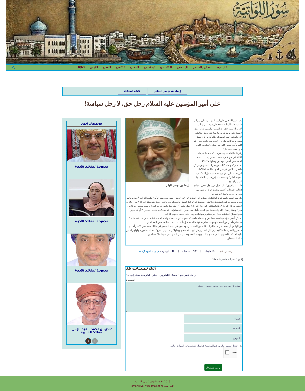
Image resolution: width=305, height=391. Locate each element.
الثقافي (120, 67)
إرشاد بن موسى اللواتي (167, 91)
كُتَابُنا (81, 67)
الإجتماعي (149, 67)
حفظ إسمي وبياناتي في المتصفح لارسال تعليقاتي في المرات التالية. (204, 345)
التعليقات (130, 279)
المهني (134, 67)
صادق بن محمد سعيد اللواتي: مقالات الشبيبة (91, 331)
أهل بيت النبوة (153, 251)
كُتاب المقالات (132, 91)
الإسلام (142, 251)
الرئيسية (222, 67)
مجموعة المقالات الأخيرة (91, 166)
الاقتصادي (166, 67)
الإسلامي (182, 67)
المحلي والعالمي (202, 67)
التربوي (94, 67)
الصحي (107, 67)
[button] (13, 68)
